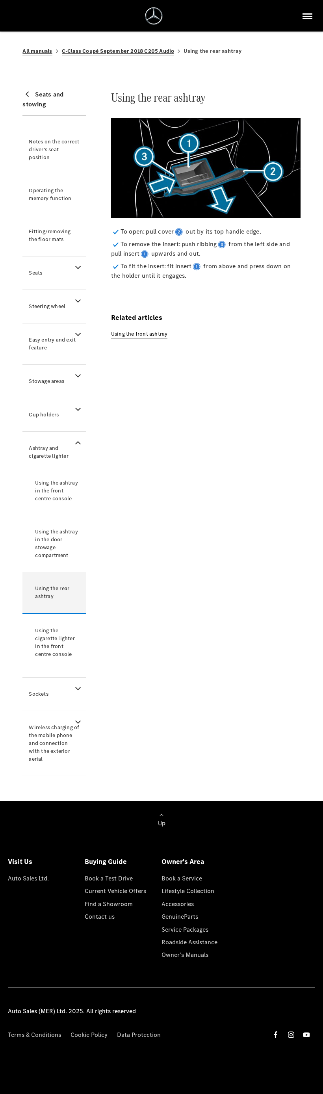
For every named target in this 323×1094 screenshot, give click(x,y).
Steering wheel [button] (47, 306)
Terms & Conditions (34, 1035)
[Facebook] (275, 1035)
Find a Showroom (109, 904)
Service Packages (185, 929)
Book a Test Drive (109, 878)
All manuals (37, 51)
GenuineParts (180, 916)
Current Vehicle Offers (115, 891)
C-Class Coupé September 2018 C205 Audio (118, 51)
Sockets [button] (38, 694)
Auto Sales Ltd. (28, 878)
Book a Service (182, 878)
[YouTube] (306, 1035)
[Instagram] (291, 1035)
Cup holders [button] (44, 414)
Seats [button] (35, 273)
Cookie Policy (89, 1035)
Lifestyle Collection (188, 891)
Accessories (178, 904)
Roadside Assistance (189, 942)
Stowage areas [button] (46, 381)
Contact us (100, 916)
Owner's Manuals (185, 955)
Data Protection (139, 1035)
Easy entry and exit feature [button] (52, 343)
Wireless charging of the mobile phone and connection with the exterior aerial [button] (54, 743)
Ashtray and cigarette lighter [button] (48, 452)
